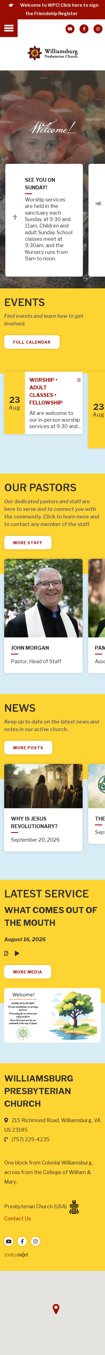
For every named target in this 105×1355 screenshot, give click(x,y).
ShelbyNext (16, 1255)
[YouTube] (70, 28)
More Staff (28, 542)
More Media (27, 972)
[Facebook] (84, 28)
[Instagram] (98, 28)
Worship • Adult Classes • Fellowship (46, 391)
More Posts (28, 747)
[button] (56, 1309)
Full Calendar (32, 342)
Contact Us (17, 1218)
